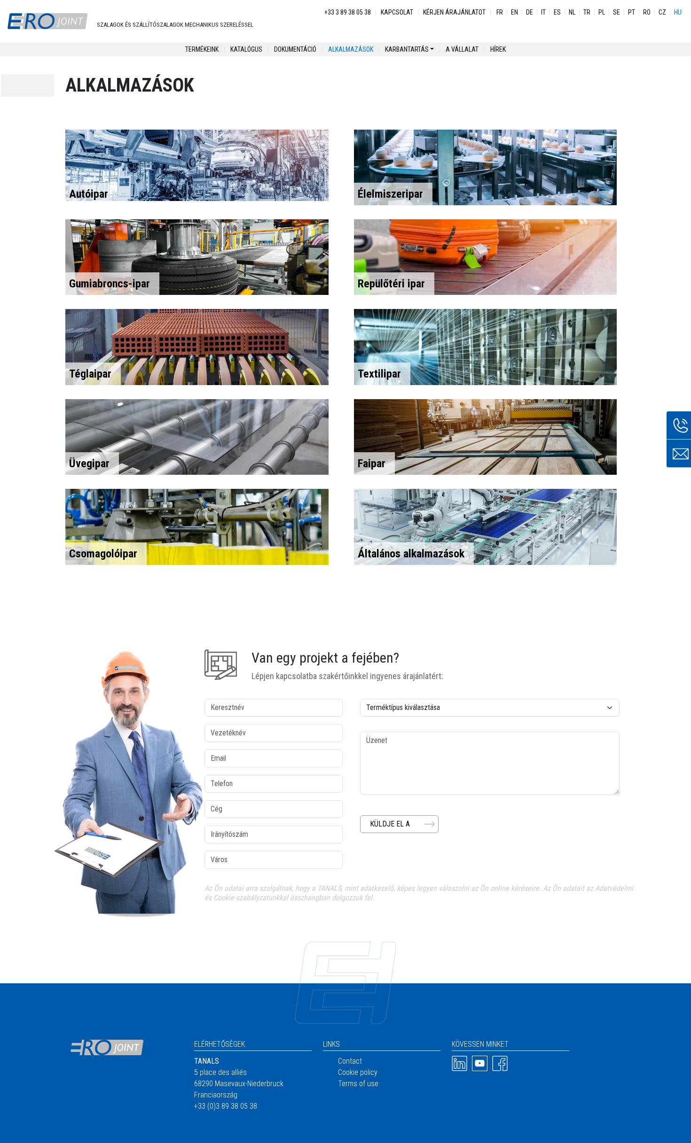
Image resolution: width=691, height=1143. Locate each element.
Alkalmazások (350, 49)
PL (601, 12)
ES (557, 12)
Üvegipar (89, 463)
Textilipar (379, 373)
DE (529, 12)
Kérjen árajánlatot (454, 12)
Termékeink (202, 49)
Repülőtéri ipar (391, 283)
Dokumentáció (295, 49)
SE (616, 12)
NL (572, 12)
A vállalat (462, 49)
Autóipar (88, 194)
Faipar (371, 463)
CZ (662, 12)
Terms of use (358, 1083)
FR (499, 12)
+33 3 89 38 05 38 (347, 12)
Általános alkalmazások (411, 553)
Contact (350, 1061)
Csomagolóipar (103, 553)
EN (514, 12)
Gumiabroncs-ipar (109, 283)
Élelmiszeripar (390, 194)
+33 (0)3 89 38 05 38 (225, 1106)
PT (631, 12)
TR (586, 12)
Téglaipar (90, 373)
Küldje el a (390, 823)
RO (647, 12)
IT (543, 12)
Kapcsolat (397, 12)
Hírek (498, 49)
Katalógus (246, 49)
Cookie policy (357, 1072)
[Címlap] (47, 21)
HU (678, 12)
